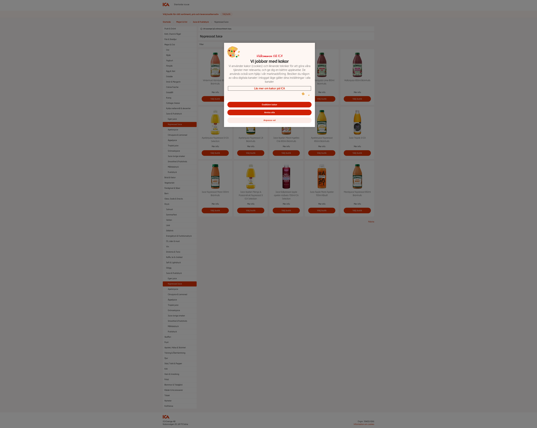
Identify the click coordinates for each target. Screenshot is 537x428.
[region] (269, 85)
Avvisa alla (269, 112)
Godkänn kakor (269, 104)
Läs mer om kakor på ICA (269, 88)
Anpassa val (269, 120)
